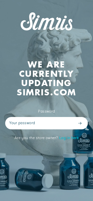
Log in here (69, 138)
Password (46, 112)
